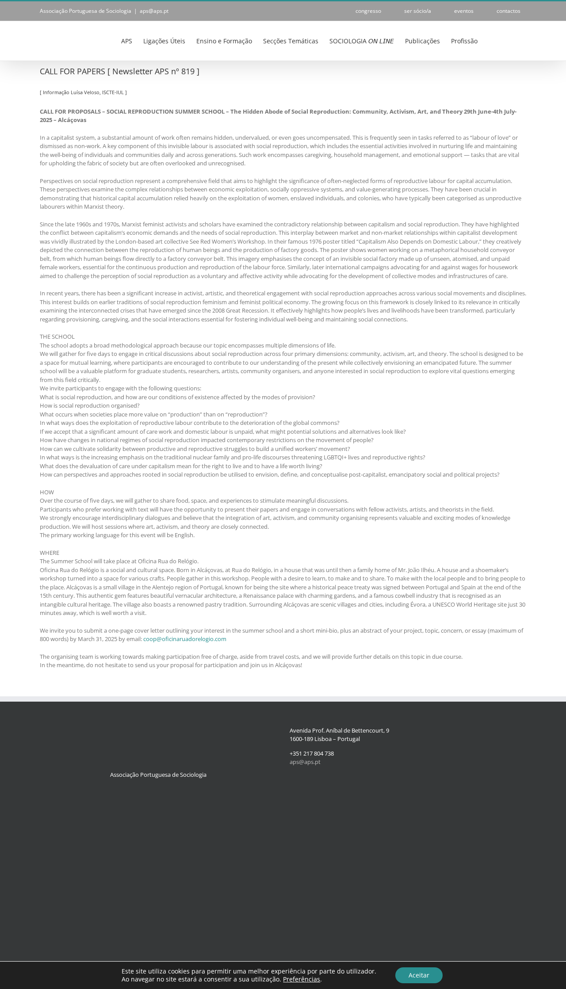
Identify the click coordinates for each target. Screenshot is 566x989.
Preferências (301, 979)
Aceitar (419, 975)
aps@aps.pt (154, 11)
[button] (512, 40)
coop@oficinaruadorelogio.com (184, 639)
